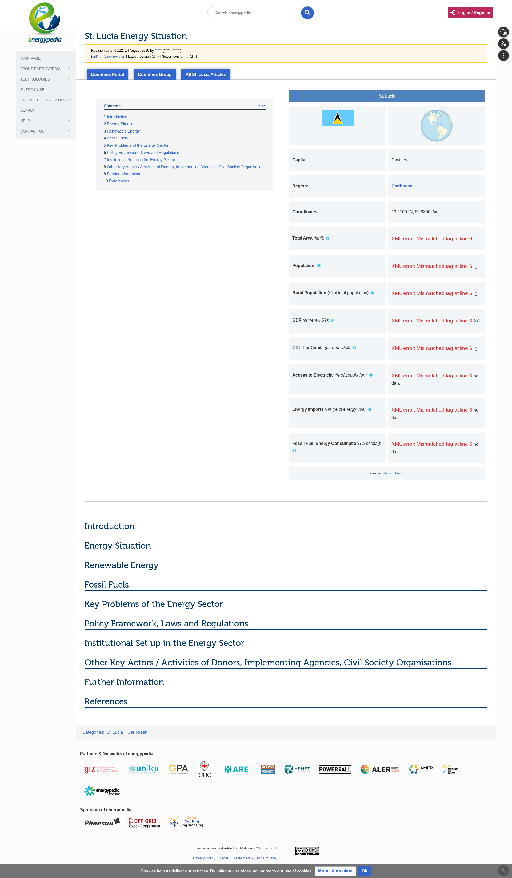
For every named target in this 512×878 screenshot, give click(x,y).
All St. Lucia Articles (206, 74)
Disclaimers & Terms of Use (254, 858)
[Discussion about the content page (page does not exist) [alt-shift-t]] (503, 32)
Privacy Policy (204, 858)
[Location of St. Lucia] (437, 125)
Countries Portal (107, 74)
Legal (224, 858)
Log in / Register (474, 12)
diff (94, 56)
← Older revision (112, 56)
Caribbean (137, 732)
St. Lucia (114, 732)
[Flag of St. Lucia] (338, 117)
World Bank (392, 473)
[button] (335, 871)
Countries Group (155, 74)
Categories (92, 732)
